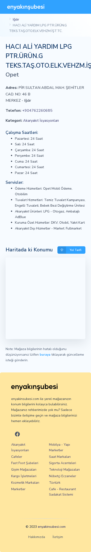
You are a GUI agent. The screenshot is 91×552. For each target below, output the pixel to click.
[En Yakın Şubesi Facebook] (17, 435)
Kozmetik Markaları (25, 482)
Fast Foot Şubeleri (24, 463)
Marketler (18, 489)
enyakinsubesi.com (52, 526)
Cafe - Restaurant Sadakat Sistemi (62, 492)
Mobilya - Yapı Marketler (59, 447)
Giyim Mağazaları (23, 469)
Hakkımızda (36, 537)
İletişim (57, 537)
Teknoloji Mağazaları (64, 469)
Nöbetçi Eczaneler (62, 476)
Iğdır (16, 19)
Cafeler (16, 457)
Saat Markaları (60, 457)
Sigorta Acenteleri (62, 463)
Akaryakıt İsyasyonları (41, 120)
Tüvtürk (54, 482)
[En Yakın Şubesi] (25, 7)
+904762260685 (37, 110)
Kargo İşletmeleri (23, 476)
